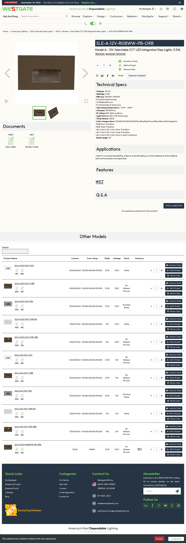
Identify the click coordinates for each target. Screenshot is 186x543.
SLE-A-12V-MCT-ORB (24, 373)
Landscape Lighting (20, 31)
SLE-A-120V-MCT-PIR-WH (26, 319)
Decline (159, 538)
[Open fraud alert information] (175, 9)
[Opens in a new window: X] (172, 505)
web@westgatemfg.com (107, 503)
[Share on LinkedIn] (113, 75)
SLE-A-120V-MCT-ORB (24, 283)
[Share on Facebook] (108, 75)
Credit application (67, 492)
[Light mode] (100, 23)
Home (6, 31)
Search (5, 247)
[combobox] (42, 16)
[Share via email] (102, 76)
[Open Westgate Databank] (182, 9)
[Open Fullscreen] (86, 100)
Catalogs (9, 492)
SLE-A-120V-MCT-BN (24, 301)
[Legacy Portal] (167, 9)
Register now (89, 2)
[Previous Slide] (7, 73)
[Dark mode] (85, 23)
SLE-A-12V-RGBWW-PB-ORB (120, 31)
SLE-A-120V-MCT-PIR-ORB (26, 337)
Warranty (63, 484)
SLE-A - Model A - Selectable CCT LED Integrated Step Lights (82, 31)
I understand (176, 539)
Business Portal (12, 488)
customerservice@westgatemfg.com (112, 511)
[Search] (66, 16)
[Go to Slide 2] (53, 113)
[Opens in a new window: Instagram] (158, 505)
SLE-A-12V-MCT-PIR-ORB (25, 426)
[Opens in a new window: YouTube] (165, 505)
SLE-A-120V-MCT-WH (24, 265)
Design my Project (13, 484)
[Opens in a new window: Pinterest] (178, 505)
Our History (64, 480)
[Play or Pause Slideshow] (6, 100)
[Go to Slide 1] (39, 113)
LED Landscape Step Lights (42, 31)
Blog (7, 496)
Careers (62, 488)
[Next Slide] (85, 73)
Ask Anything (10, 16)
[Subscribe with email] (177, 491)
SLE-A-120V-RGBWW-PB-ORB (28, 444)
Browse (75, 16)
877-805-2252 (103, 496)
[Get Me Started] (161, 9)
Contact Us (64, 496)
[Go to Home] (17, 9)
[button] (133, 16)
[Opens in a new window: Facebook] (152, 505)
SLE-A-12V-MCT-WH (23, 355)
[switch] (93, 23)
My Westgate (10, 480)
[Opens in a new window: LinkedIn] (145, 505)
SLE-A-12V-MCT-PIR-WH (25, 409)
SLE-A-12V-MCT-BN (23, 391)
